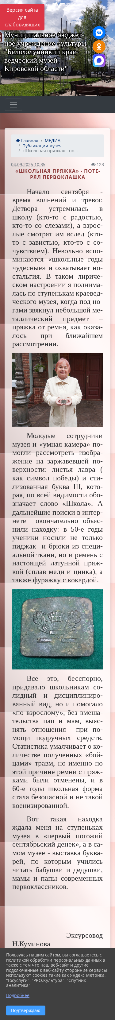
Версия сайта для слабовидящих (22, 17)
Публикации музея (42, 146)
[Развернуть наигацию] (13, 105)
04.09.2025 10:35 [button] (28, 164)
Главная (29, 140)
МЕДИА (52, 140)
